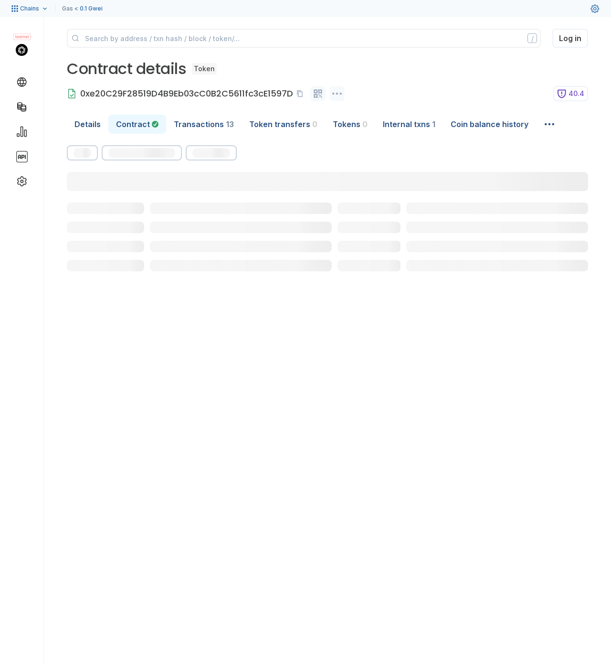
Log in (570, 38)
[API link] (22, 156)
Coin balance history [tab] (489, 124)
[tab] (137, 124)
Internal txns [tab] (409, 124)
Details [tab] (87, 124)
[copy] (301, 93)
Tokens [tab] (350, 124)
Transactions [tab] (204, 124)
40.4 (576, 93)
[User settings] (595, 8)
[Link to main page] (22, 50)
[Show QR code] (318, 93)
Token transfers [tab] (283, 124)
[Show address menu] (337, 93)
